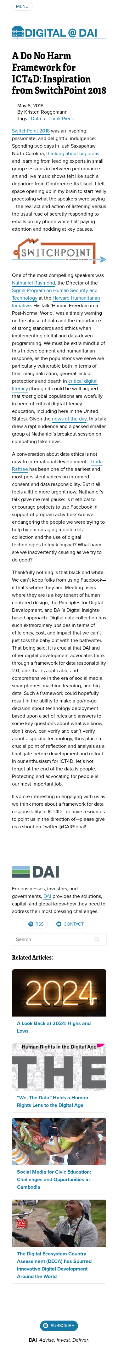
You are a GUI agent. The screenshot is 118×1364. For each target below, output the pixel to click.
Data (36, 119)
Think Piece (61, 119)
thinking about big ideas (72, 153)
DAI (47, 896)
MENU (22, 6)
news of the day (69, 419)
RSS (38, 924)
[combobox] (59, 939)
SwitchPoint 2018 (31, 131)
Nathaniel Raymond (33, 283)
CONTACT (73, 924)
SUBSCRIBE (61, 1325)
